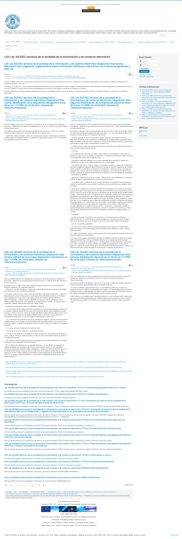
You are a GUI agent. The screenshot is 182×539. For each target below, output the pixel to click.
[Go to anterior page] (11, 485)
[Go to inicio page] (6, 485)
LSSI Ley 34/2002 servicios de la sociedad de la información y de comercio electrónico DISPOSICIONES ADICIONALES (49, 78)
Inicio (7, 42)
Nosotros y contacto (11, 46)
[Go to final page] (44, 485)
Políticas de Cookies (46, 42)
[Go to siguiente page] (39, 485)
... (28, 485)
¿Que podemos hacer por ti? (126, 42)
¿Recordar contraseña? (146, 77)
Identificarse (144, 71)
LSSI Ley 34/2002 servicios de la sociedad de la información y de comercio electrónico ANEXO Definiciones (52, 477)
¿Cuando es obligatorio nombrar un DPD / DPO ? (152, 42)
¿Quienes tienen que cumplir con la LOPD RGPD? (71, 42)
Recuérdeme (145, 68)
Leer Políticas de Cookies (91, 11)
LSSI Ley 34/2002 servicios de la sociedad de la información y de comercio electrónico (53, 76)
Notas (171, 42)
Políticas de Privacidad (30, 42)
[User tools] (130, 74)
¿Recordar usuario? (145, 75)
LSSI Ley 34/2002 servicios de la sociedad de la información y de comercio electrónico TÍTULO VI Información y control (57, 455)
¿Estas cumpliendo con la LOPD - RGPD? (102, 42)
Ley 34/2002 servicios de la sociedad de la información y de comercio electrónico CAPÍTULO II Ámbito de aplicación (56, 394)
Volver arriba (174, 535)
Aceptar (91, 8)
